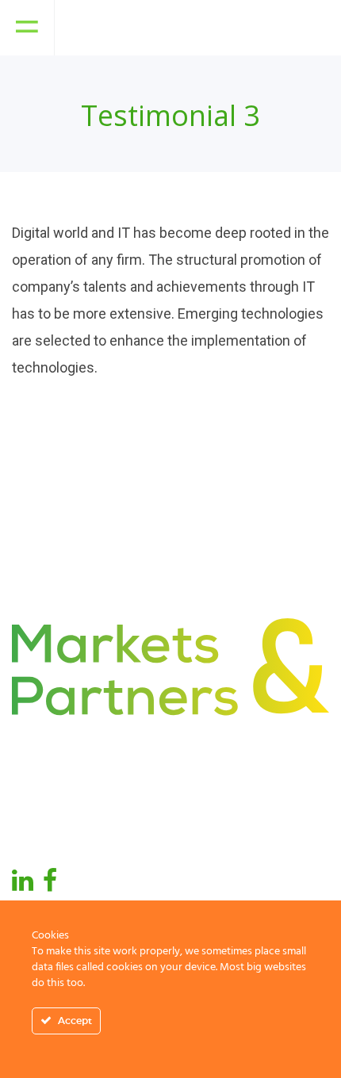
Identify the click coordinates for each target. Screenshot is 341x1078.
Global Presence (63, 794)
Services (210, 794)
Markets (37, 825)
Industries (214, 764)
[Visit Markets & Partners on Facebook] (50, 885)
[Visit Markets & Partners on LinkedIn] (22, 885)
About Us (40, 764)
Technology (219, 825)
